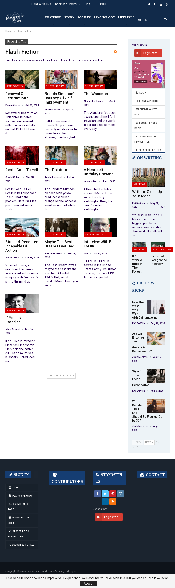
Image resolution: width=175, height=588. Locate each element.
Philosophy (15, 86)
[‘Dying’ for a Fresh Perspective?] (156, 376)
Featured (53, 17)
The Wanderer (96, 93)
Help (88, 4)
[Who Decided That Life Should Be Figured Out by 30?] (156, 406)
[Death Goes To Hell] (22, 155)
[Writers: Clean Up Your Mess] (148, 177)
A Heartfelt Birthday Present (98, 172)
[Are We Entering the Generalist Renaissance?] (156, 338)
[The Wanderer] (100, 79)
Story (69, 17)
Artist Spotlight (97, 234)
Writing (139, 184)
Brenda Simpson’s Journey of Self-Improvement (60, 97)
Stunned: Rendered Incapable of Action (21, 246)
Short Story (55, 86)
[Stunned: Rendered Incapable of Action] (22, 227)
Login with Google (150, 54)
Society (84, 17)
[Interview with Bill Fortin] (100, 227)
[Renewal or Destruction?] (22, 79)
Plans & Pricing (41, 4)
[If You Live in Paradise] (22, 303)
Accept (89, 583)
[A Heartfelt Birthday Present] (100, 155)
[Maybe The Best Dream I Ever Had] (61, 227)
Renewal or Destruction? (16, 95)
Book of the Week (66, 4)
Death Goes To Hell (21, 170)
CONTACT (155, 475)
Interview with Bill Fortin (99, 244)
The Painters (56, 170)
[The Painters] (61, 155)
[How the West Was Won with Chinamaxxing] (156, 307)
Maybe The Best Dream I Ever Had (59, 244)
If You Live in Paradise (16, 319)
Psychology (104, 17)
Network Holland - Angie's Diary (46, 571)
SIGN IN (21, 475)
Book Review (162, 249)
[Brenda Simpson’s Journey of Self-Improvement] (61, 79)
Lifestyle (126, 17)
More (103, 4)
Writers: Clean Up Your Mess (147, 193)
